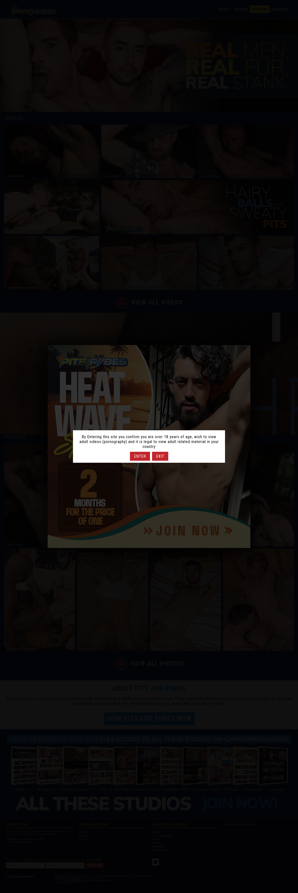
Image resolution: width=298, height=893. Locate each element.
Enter (140, 456)
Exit (160, 456)
